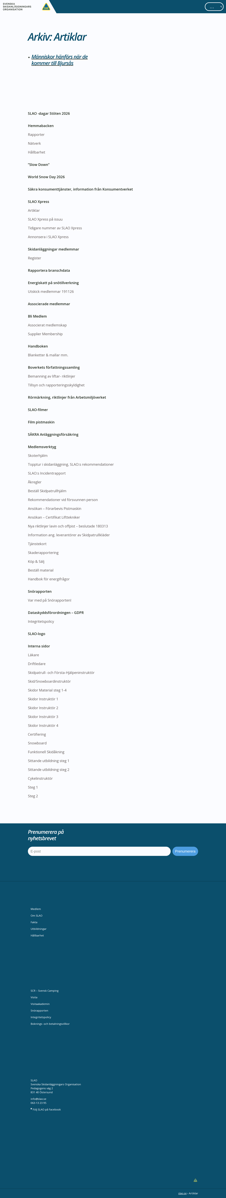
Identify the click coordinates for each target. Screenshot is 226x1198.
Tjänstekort (37, 543)
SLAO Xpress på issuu (45, 219)
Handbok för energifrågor (49, 579)
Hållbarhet (36, 152)
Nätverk (34, 143)
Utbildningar (39, 929)
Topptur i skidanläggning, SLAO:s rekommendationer (71, 464)
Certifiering (37, 734)
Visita (34, 997)
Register (34, 258)
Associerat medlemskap (47, 325)
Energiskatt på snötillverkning (53, 282)
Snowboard (37, 743)
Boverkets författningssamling (54, 367)
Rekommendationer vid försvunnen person (63, 499)
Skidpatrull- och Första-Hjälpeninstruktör (61, 672)
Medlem (36, 909)
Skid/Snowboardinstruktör (49, 681)
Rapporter (36, 134)
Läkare (33, 654)
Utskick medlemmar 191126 (51, 291)
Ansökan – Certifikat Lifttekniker (54, 517)
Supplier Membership (45, 333)
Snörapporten (40, 591)
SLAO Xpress (38, 201)
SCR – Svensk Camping (45, 990)
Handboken (38, 346)
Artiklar (34, 210)
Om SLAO (36, 915)
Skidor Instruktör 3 (43, 716)
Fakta (34, 922)
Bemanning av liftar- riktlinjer (51, 376)
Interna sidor (39, 646)
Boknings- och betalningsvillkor (50, 1024)
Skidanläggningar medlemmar (53, 249)
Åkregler (34, 482)
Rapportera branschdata (49, 270)
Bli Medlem (37, 316)
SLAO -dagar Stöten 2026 (49, 113)
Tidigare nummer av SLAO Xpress (55, 228)
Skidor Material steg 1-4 (47, 690)
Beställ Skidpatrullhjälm (47, 490)
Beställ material (40, 570)
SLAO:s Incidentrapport (47, 473)
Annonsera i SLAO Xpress (48, 236)
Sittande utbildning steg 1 (48, 760)
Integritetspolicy (41, 621)
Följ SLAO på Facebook (46, 1109)
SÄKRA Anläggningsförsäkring (53, 434)
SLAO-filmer (38, 409)
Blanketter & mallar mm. (48, 355)
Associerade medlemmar (49, 303)
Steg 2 (33, 796)
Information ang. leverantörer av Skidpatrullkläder (69, 534)
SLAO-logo (36, 633)
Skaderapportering (43, 552)
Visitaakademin (40, 1004)
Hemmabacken (41, 125)
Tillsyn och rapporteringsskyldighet (56, 385)
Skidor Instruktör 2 (43, 707)
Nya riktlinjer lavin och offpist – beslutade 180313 (68, 526)
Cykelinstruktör (40, 778)
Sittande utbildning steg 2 (48, 769)
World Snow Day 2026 (46, 176)
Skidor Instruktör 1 (43, 699)
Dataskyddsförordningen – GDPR (56, 612)
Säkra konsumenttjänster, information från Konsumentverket (80, 189)
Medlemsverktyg (42, 446)
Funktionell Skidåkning (46, 751)
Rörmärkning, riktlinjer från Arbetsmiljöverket (67, 397)
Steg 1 (33, 787)
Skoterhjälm (38, 455)
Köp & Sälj (36, 561)
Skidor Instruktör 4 (43, 725)
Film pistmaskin (41, 422)
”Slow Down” (39, 164)
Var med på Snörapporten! (49, 600)
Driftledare (37, 663)
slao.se (182, 1193)
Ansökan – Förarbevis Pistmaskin (54, 508)
